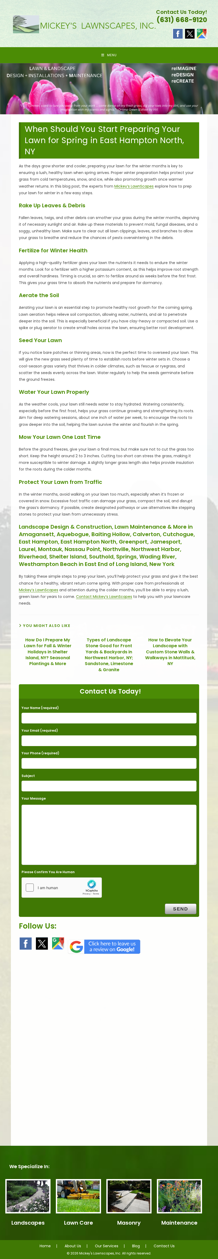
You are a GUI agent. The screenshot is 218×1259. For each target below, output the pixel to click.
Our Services (106, 1246)
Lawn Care (78, 1222)
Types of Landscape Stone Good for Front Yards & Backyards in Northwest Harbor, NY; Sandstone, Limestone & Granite (109, 655)
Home (45, 1246)
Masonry (129, 1222)
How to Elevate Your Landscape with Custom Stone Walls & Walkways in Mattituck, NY (170, 652)
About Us (73, 1246)
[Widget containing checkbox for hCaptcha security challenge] (62, 887)
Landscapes (28, 1222)
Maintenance (179, 1222)
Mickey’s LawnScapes (134, 186)
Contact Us (164, 1246)
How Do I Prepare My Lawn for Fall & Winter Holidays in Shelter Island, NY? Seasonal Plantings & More (48, 652)
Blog (136, 1246)
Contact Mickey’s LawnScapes (104, 596)
